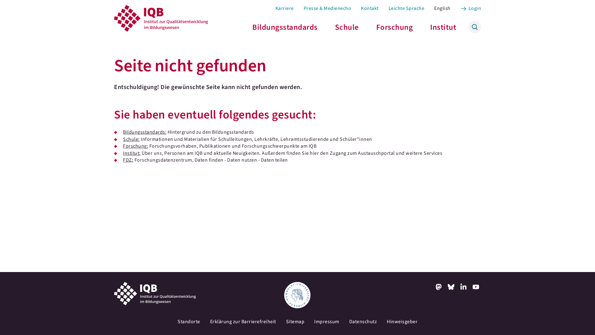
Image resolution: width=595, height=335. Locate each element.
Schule (347, 27)
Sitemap (295, 321)
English (442, 8)
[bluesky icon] (451, 287)
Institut (443, 27)
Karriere (284, 8)
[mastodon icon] (439, 287)
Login (475, 8)
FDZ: (128, 160)
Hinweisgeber (402, 321)
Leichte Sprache (407, 8)
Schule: (131, 139)
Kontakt (370, 8)
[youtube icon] (476, 287)
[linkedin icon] (464, 287)
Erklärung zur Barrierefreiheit (243, 321)
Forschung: (135, 146)
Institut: (132, 153)
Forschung (394, 27)
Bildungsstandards (285, 27)
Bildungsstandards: (144, 132)
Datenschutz (363, 321)
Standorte (189, 321)
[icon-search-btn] (475, 27)
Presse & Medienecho (327, 8)
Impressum (326, 321)
